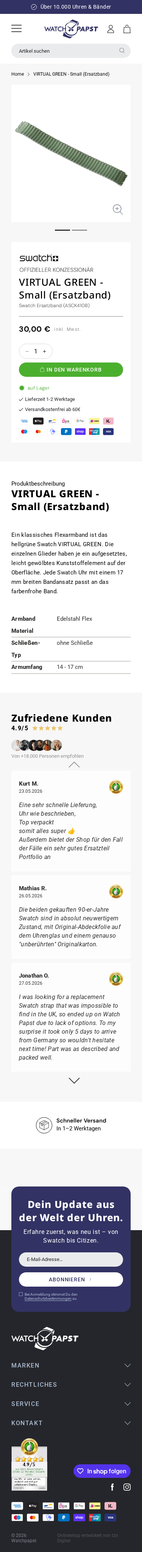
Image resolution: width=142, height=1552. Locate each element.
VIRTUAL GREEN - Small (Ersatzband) (71, 74)
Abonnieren (67, 1279)
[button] (127, 29)
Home (17, 74)
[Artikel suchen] (122, 50)
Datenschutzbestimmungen (48, 1298)
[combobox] (71, 51)
